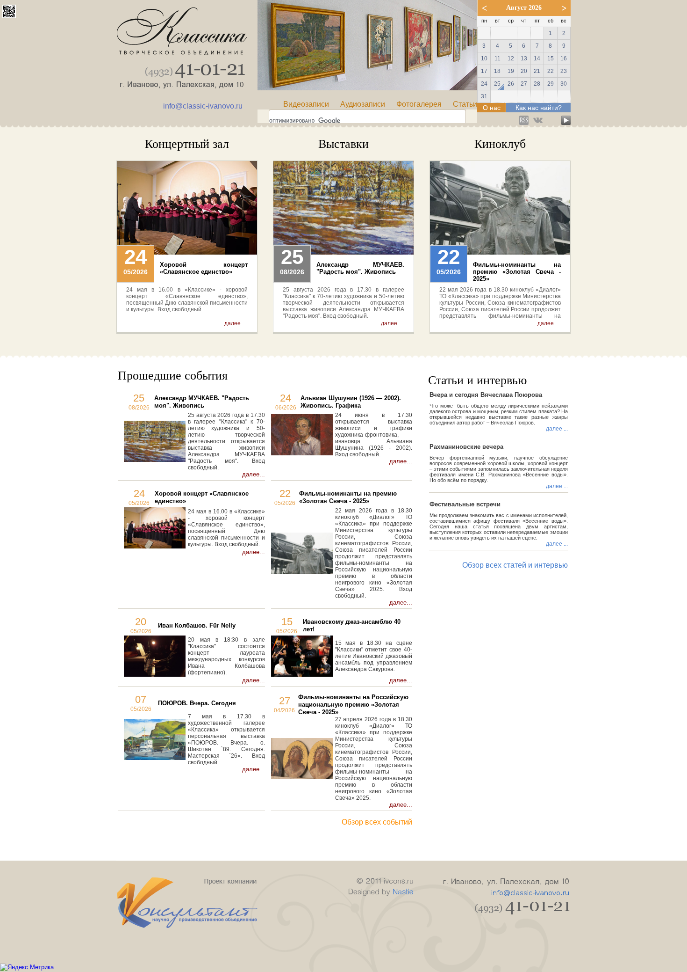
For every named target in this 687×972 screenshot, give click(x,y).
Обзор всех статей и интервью (515, 565)
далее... (234, 323)
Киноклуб (500, 144)
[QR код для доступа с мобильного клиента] (9, 16)
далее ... (557, 428)
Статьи (465, 104)
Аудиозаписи (362, 104)
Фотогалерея (419, 104)
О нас (492, 107)
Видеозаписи (306, 104)
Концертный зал (187, 144)
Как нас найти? (538, 107)
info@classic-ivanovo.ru (203, 106)
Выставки (343, 144)
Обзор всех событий (377, 822)
